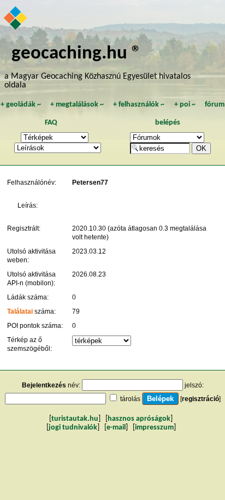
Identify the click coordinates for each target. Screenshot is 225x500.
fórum (214, 104)
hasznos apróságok (139, 418)
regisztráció (200, 399)
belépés (167, 122)
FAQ (51, 122)
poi (185, 104)
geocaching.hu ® (76, 53)
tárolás (130, 399)
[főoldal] (16, 19)
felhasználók (139, 104)
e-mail (116, 427)
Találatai (20, 311)
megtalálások (77, 104)
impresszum (154, 427)
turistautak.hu (74, 418)
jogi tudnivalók (73, 427)
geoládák (20, 104)
